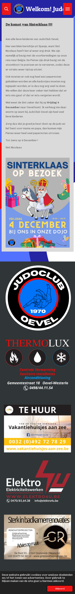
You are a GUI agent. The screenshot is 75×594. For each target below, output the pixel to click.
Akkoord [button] (60, 588)
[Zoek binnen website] (6, 9)
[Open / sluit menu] (67, 9)
